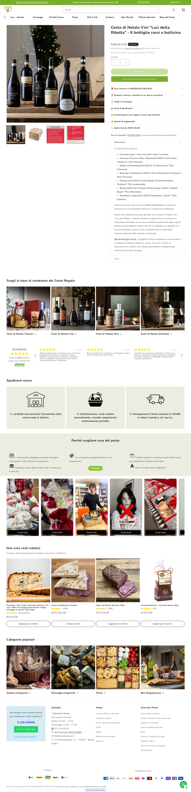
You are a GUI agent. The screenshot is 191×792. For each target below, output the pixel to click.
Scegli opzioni (73, 623)
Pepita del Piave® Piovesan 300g (110, 605)
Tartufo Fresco (56, 17)
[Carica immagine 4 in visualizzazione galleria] (75, 134)
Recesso (100, 741)
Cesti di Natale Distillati (155, 333)
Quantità (114, 57)
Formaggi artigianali (63, 692)
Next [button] (182, 355)
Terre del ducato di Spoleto (153, 745)
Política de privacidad (105, 736)
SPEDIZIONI (143, 2)
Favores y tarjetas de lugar (153, 736)
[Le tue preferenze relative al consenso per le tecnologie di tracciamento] (186, 787)
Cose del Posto (18, 787)
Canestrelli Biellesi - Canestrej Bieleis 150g (159, 605)
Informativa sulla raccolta (95, 790)
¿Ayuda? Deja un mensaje (107, 713)
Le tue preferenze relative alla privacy (93, 787)
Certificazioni (146, 750)
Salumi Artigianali (17, 692)
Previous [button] (35, 355)
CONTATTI (175, 2)
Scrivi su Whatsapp (26, 729)
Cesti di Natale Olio (107, 333)
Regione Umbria (148, 741)
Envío (98, 727)
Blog (143, 732)
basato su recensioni (19, 358)
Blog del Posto (167, 17)
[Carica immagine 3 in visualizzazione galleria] (55, 134)
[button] (168, 9)
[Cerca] (156, 10)
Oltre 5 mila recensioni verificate (32, 2)
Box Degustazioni (151, 692)
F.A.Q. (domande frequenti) (108, 723)
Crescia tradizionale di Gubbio (64, 605)
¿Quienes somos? (103, 718)
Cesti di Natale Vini (62, 333)
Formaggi (38, 17)
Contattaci (95, 468)
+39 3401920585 (72, 732)
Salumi (20, 17)
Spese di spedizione (133, 48)
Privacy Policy (64, 787)
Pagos (98, 732)
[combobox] (110, 10)
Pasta (75, 17)
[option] (61, 357)
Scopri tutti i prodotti (150, 713)
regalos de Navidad (149, 723)
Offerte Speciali (147, 17)
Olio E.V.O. (92, 17)
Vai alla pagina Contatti (25, 736)
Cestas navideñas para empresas (156, 718)
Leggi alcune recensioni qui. (19, 361)
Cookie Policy (74, 787)
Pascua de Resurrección (151, 727)
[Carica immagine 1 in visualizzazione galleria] (15, 134)
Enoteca (110, 17)
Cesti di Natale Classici (20, 333)
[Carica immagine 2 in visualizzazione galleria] (35, 134)
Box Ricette (127, 17)
